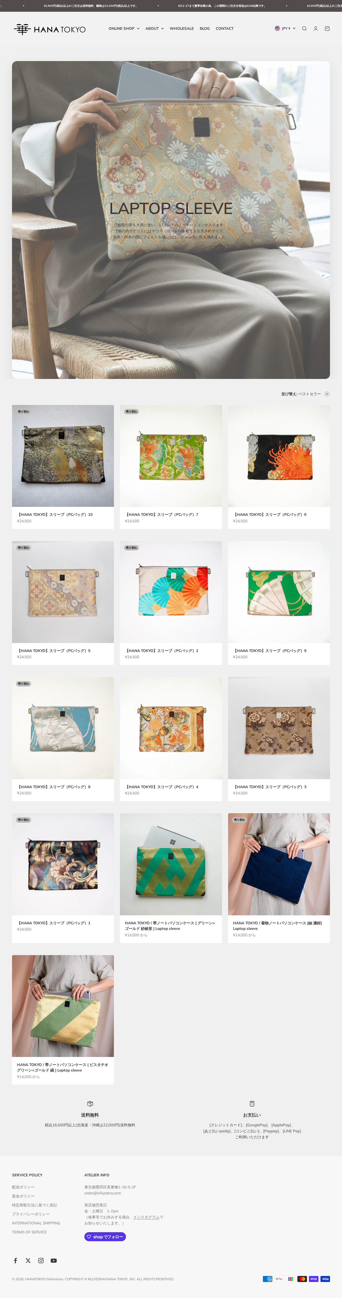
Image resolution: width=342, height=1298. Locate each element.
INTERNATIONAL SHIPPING (36, 1223)
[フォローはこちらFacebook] (15, 1260)
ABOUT (152, 28)
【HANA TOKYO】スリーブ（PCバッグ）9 (269, 650)
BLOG (205, 28)
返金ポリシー (23, 1196)
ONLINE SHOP (121, 28)
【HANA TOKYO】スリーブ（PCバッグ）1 (53, 923)
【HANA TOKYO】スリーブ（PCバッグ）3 (269, 786)
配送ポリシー (23, 1187)
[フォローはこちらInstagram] (41, 1260)
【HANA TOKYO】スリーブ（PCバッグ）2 (161, 650)
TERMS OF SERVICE (29, 1232)
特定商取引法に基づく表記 (34, 1205)
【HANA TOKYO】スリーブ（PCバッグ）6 (269, 514)
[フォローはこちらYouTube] (53, 1260)
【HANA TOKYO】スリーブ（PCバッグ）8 (53, 786)
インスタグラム (146, 1217)
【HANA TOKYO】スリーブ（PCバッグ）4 (161, 786)
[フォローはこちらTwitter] (28, 1260)
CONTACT (225, 28)
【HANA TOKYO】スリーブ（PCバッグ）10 (55, 514)
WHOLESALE (182, 28)
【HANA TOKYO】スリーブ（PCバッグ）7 (161, 514)
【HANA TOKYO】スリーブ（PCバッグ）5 (53, 650)
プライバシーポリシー (31, 1214)
